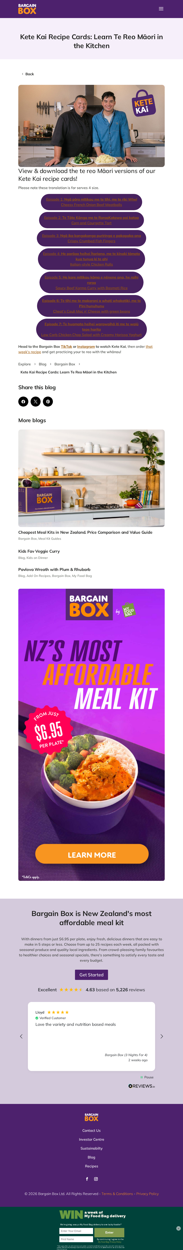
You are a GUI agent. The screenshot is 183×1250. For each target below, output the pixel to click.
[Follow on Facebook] (87, 1179)
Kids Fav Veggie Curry (39, 551)
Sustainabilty (92, 1148)
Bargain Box (27, 539)
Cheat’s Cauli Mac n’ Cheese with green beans (91, 306)
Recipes (91, 1166)
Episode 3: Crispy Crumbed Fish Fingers (91, 238)
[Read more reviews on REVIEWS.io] (141, 1086)
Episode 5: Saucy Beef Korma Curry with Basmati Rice (91, 282)
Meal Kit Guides (49, 539)
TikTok (66, 346)
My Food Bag (82, 576)
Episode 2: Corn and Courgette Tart (91, 220)
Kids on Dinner (37, 558)
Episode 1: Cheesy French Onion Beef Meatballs (91, 202)
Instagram (86, 346)
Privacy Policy (147, 1193)
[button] (21, 1036)
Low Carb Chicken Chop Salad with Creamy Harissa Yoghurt (91, 329)
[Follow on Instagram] (96, 1179)
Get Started (91, 974)
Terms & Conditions (117, 1193)
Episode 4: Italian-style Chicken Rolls (91, 259)
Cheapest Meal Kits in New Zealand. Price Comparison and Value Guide (85, 532)
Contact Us (91, 1130)
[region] (91, 1036)
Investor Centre (91, 1139)
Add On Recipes (38, 576)
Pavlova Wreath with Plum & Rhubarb (54, 569)
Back (29, 74)
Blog (21, 558)
